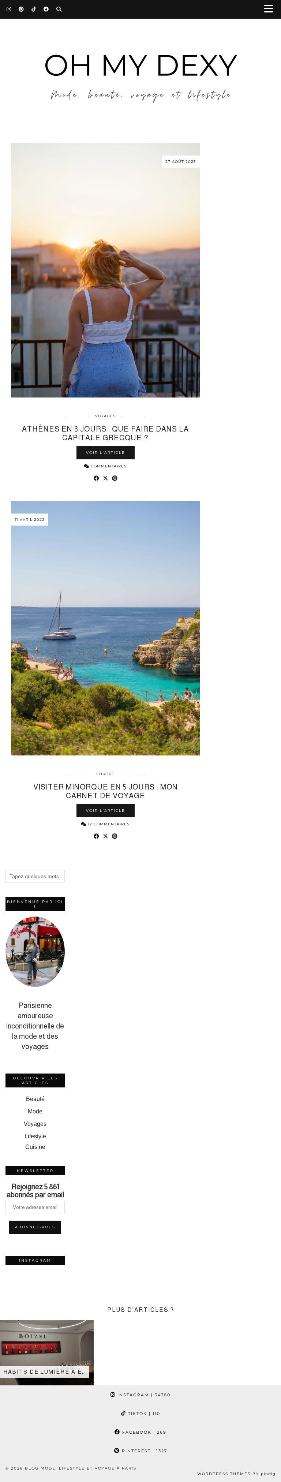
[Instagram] (9, 9)
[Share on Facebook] (96, 478)
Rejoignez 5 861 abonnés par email (35, 1191)
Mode (35, 1111)
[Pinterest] (21, 9)
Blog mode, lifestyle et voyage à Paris (80, 1468)
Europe (105, 774)
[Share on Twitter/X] (105, 478)
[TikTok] (33, 9)
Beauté (35, 1099)
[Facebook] (46, 9)
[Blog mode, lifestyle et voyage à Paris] (140, 66)
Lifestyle (35, 1136)
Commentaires (108, 466)
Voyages (105, 416)
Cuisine (35, 1147)
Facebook (143, 1432)
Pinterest (143, 1450)
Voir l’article (105, 452)
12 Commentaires (108, 824)
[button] (271, 9)
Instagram (143, 1394)
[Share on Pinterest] (114, 478)
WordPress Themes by (236, 1473)
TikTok (143, 1413)
